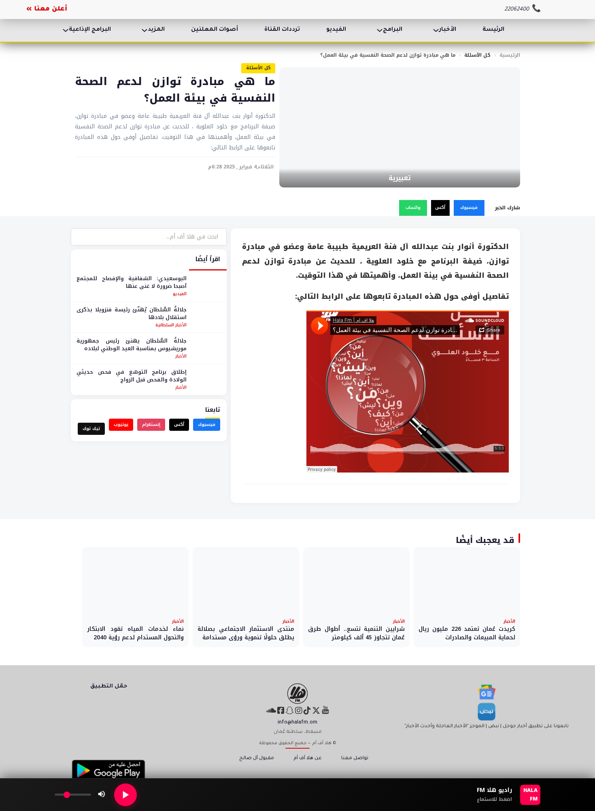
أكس (440, 207)
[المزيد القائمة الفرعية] (144, 30)
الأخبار (447, 30)
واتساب (413, 207)
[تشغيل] (125, 794)
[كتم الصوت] (101, 795)
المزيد (156, 30)
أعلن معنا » (46, 9)
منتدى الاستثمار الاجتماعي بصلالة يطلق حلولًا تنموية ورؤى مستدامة (246, 633)
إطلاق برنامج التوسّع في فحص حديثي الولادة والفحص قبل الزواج (131, 376)
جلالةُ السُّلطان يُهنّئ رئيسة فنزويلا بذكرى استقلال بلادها (131, 313)
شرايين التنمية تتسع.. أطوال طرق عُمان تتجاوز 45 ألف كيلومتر (356, 633)
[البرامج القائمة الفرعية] (379, 30)
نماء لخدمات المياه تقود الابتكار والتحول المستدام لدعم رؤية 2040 (135, 633)
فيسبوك (469, 207)
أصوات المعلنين (214, 30)
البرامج (392, 30)
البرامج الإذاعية (90, 30)
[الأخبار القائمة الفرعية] (436, 30)
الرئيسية (509, 55)
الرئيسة (493, 30)
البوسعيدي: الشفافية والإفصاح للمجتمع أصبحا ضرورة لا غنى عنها (131, 282)
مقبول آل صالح (256, 758)
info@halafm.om (297, 723)
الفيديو (336, 30)
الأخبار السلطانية (171, 325)
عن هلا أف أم (307, 758)
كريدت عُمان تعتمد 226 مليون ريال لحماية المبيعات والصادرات (467, 633)
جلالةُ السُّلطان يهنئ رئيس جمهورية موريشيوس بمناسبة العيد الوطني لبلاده (131, 345)
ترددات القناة (282, 30)
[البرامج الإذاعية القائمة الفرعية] (65, 30)
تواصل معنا (354, 758)
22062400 (516, 9)
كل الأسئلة (477, 55)
